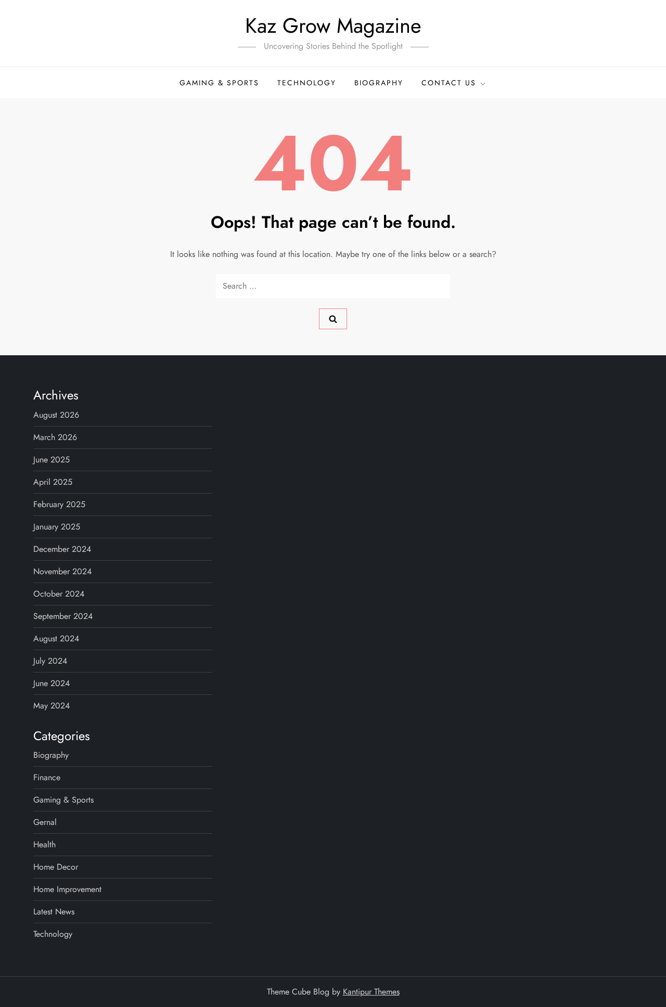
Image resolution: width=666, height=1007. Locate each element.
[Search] (333, 318)
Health (44, 844)
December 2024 (62, 549)
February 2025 (59, 504)
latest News (53, 912)
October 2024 (58, 594)
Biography (378, 83)
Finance (46, 777)
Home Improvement (67, 889)
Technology (306, 83)
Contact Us (448, 83)
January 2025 (56, 527)
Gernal (45, 822)
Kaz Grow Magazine (333, 25)
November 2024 (62, 571)
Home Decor (55, 867)
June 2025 (51, 460)
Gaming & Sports (219, 83)
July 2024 (50, 661)
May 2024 (51, 706)
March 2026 (55, 437)
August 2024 (56, 638)
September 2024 (63, 616)
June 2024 (51, 683)
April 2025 (52, 482)
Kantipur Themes (371, 992)
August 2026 (56, 415)
